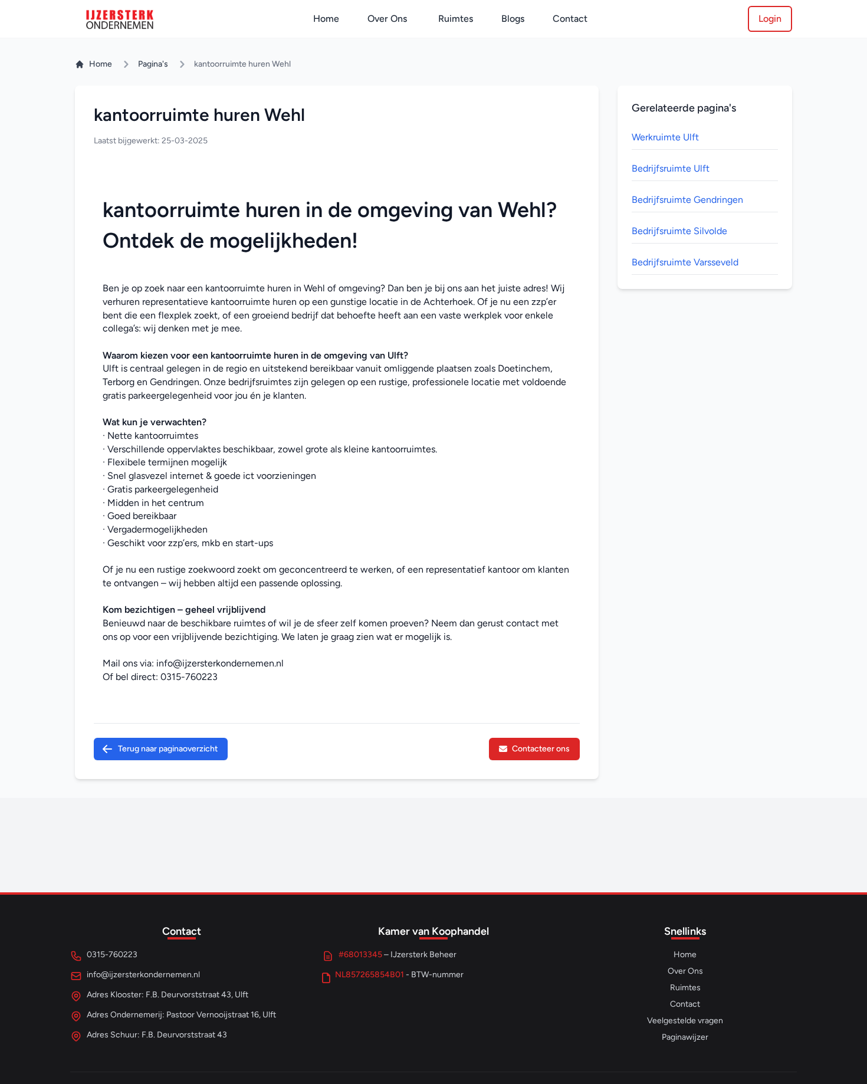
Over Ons (387, 18)
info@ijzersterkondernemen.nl (220, 663)
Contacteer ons (541, 749)
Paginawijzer (685, 1037)
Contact (570, 18)
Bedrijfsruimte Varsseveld (685, 262)
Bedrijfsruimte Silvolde (679, 230)
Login (769, 18)
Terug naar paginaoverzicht (168, 749)
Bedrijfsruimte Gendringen (687, 199)
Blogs (512, 18)
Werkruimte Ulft (665, 137)
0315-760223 (189, 676)
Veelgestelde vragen (685, 1021)
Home (326, 18)
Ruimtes (455, 18)
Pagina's (153, 64)
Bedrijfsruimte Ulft (671, 168)
